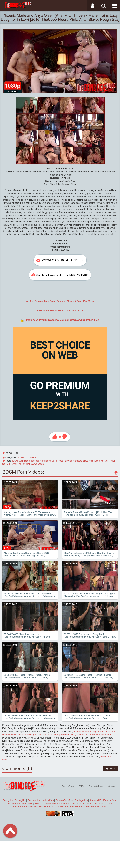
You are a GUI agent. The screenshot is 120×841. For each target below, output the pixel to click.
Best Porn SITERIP (103, 803)
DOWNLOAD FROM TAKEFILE (62, 260)
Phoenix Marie (25, 463)
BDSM (15, 460)
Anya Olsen (38, 463)
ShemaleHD (95, 800)
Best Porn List (14, 803)
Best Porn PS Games (96, 806)
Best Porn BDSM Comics (51, 806)
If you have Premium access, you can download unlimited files (62, 320)
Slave (85, 460)
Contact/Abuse (68, 786)
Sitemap (111, 786)
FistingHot (8, 800)
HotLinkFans (48, 800)
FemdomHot (34, 800)
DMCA (81, 786)
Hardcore (77, 460)
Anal (14, 463)
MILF (9, 463)
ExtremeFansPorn (64, 800)
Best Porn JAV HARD (82, 803)
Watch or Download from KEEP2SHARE (62, 275)
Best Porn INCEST (61, 803)
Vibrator (104, 460)
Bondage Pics (81, 800)
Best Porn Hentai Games (25, 806)
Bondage (34, 460)
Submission (24, 460)
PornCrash (27, 803)
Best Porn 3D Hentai (75, 806)
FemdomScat (110, 800)
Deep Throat (58, 460)
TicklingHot (20, 800)
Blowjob (68, 460)
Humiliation (45, 460)
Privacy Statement (96, 786)
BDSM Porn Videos (27, 457)
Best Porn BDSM (42, 803)
